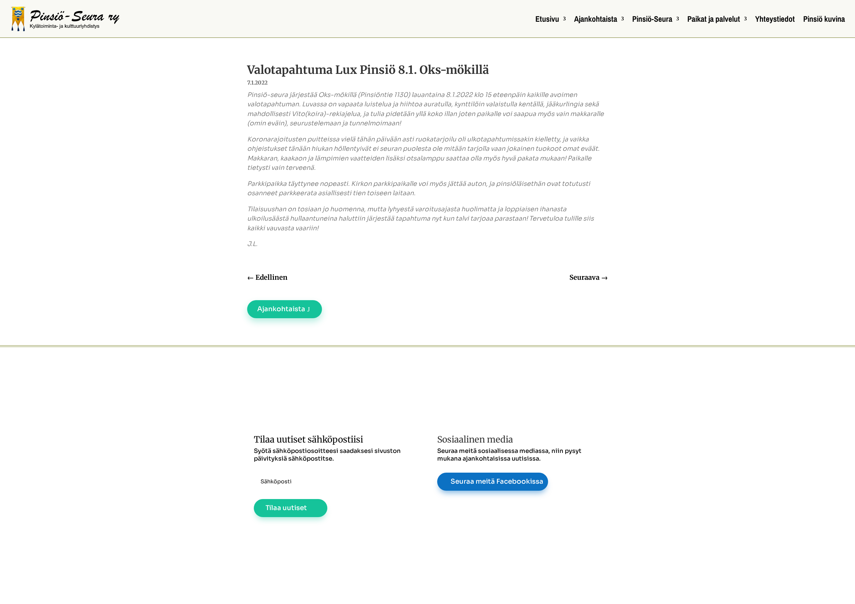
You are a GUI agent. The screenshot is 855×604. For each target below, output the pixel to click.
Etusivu (547, 20)
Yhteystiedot (775, 20)
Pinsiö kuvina (824, 20)
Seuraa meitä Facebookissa (497, 481)
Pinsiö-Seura (652, 20)
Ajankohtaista (595, 20)
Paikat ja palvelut (713, 20)
